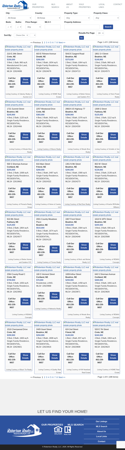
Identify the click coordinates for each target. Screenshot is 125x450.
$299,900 (69, 115)
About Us (69, 5)
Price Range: (31, 22)
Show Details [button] (25, 80)
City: (8, 13)
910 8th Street (13, 219)
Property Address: (72, 22)
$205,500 (99, 225)
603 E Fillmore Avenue (46, 54)
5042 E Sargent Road (74, 54)
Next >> (62, 42)
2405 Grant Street (44, 329)
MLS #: (48, 22)
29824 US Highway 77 (75, 109)
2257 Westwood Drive (45, 109)
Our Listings (101, 421)
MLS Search (55, 5)
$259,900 (69, 280)
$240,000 (99, 335)
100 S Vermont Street (45, 274)
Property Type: (71, 13)
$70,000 (39, 280)
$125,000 (99, 115)
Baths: (19, 22)
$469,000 (99, 280)
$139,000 (99, 170)
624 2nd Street (71, 329)
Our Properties (38, 5)
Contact (117, 4)
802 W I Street (101, 164)
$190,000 (11, 60)
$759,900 (11, 280)
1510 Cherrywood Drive (17, 329)
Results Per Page (87, 33)
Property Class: (101, 13)
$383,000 (40, 115)
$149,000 (69, 335)
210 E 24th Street (14, 54)
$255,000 (11, 170)
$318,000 (69, 225)
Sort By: (8, 35)
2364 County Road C (16, 274)
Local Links (102, 5)
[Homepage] (15, 5)
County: (39, 13)
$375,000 (69, 60)
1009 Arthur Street (73, 274)
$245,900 (11, 115)
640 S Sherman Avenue (105, 274)
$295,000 (69, 170)
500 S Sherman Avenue (17, 164)
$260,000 (40, 60)
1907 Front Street (72, 219)
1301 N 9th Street (73, 164)
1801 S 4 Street (101, 54)
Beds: (8, 22)
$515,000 (40, 228)
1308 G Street (101, 109)
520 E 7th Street (102, 329)
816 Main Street (43, 164)
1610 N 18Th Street (103, 219)
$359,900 (11, 335)
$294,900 (40, 335)
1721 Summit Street (15, 109)
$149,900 (99, 60)
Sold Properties (85, 5)
